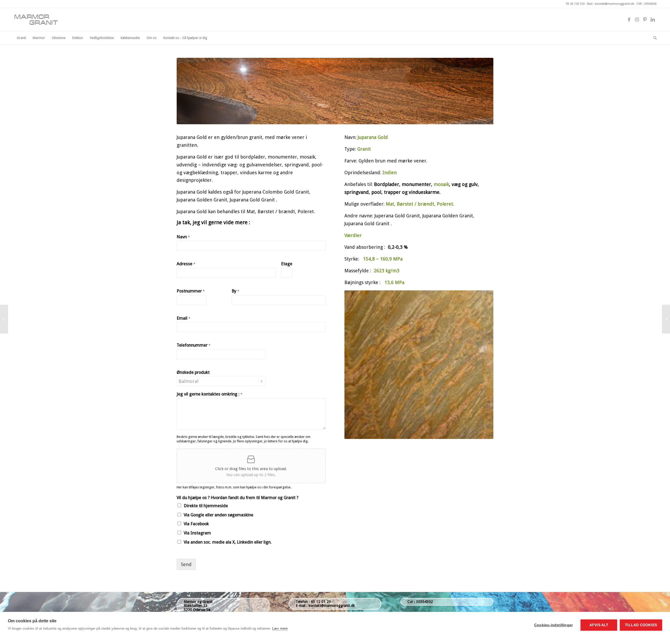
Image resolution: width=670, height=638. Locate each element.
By (235, 291)
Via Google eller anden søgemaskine (218, 514)
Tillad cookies (641, 625)
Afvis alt (598, 625)
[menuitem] (21, 37)
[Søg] (653, 37)
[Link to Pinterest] (645, 20)
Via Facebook (196, 523)
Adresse (186, 263)
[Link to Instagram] (637, 20)
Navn (183, 236)
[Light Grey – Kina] (4, 319)
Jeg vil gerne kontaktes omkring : (209, 394)
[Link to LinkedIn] (653, 20)
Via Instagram (197, 532)
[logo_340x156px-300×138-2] (38, 19)
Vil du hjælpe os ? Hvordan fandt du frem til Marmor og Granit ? (237, 497)
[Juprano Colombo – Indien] (666, 319)
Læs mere (280, 628)
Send (186, 564)
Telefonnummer (193, 345)
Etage (286, 263)
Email (183, 318)
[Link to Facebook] (629, 20)
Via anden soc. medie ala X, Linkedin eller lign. (228, 542)
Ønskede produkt (193, 372)
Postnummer (191, 291)
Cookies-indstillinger (553, 625)
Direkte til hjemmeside (206, 505)
